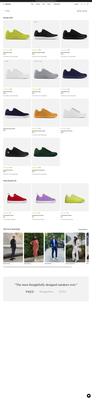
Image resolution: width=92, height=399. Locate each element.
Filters (7, 11)
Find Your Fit (57, 4)
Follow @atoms (82, 229)
